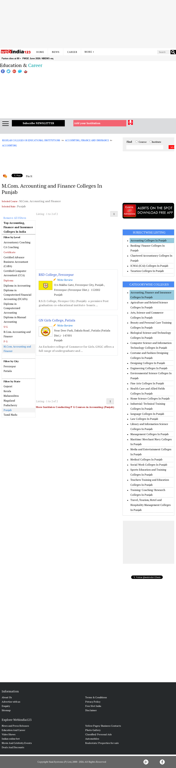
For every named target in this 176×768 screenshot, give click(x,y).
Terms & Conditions (96, 697)
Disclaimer (91, 710)
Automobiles (92, 738)
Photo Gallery (93, 730)
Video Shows (8, 734)
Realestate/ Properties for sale (102, 743)
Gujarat (8, 386)
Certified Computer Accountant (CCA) (15, 273)
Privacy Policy (92, 701)
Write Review (64, 280)
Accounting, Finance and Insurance (87, 140)
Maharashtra (11, 395)
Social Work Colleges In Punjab (148, 464)
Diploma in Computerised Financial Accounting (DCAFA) (17, 294)
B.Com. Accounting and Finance (17, 334)
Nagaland (9, 400)
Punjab (8, 410)
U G (6, 326)
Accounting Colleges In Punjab (148, 240)
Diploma (8, 280)
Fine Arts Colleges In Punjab (147, 383)
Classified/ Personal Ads (98, 734)
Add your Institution (87, 123)
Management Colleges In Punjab (149, 434)
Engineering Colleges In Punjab (148, 368)
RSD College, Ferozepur (56, 274)
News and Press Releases (15, 725)
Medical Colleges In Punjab (146, 459)
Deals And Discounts (13, 747)
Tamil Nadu (10, 414)
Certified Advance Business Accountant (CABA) (16, 262)
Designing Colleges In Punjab (147, 363)
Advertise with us (11, 701)
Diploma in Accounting (17, 285)
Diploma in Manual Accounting (15, 319)
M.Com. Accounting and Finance (17, 349)
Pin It (29, 176)
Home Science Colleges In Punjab (150, 398)
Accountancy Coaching (17, 242)
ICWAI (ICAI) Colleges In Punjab (149, 265)
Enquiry (6, 706)
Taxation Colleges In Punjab (147, 271)
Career (72, 52)
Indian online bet (11, 738)
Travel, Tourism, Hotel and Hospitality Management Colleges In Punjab (150, 505)
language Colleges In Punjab (147, 414)
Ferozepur (10, 366)
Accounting (9, 145)
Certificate (9, 252)
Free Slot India (93, 706)
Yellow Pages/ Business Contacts (103, 725)
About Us (7, 697)
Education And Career (13, 730)
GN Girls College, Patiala (57, 320)
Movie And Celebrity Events (17, 743)
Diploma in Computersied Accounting (12, 308)
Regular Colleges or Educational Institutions (31, 140)
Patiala (8, 371)
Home (40, 52)
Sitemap (6, 710)
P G (6, 341)
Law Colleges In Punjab (144, 419)
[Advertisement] (88, 24)
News (55, 52)
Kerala (7, 391)
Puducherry (10, 405)
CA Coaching (11, 247)
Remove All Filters (14, 218)
